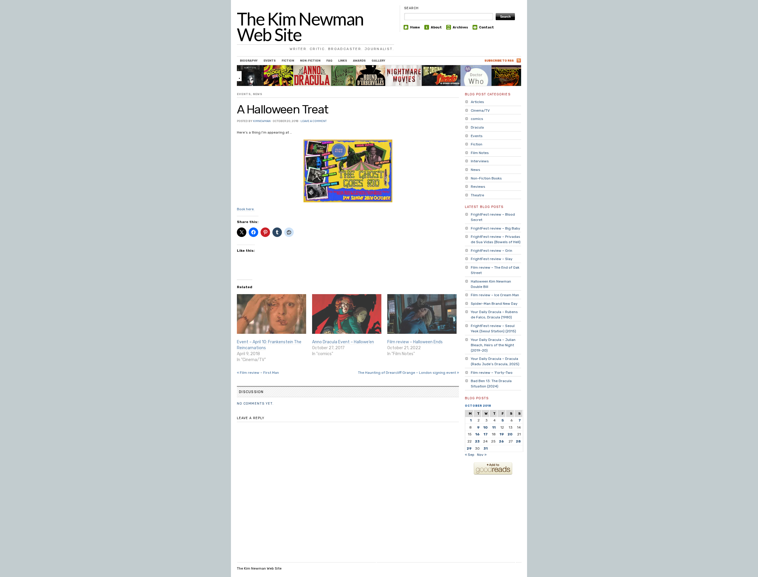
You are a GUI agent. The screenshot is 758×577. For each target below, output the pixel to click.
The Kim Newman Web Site (300, 26)
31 (486, 448)
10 (485, 427)
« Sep (469, 455)
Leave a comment (314, 121)
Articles (477, 102)
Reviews (478, 187)
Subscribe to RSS (499, 60)
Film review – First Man (258, 373)
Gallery (378, 60)
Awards (359, 60)
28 (518, 441)
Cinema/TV (480, 110)
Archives (460, 27)
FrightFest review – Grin (491, 251)
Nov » (481, 455)
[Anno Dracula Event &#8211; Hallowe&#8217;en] (346, 314)
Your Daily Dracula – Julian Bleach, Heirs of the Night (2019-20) (493, 345)
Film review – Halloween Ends (415, 341)
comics (477, 119)
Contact (486, 27)
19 (502, 434)
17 (486, 434)
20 (510, 434)
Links (342, 60)
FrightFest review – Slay (492, 259)
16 (477, 434)
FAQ (329, 60)
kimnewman (262, 121)
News (257, 94)
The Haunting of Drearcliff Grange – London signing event (408, 373)
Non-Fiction (310, 60)
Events (270, 60)
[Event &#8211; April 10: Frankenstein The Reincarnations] (271, 314)
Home (415, 27)
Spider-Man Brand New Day (494, 304)
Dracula (477, 127)
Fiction (288, 60)
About (436, 27)
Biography (249, 60)
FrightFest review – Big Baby (495, 228)
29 (469, 448)
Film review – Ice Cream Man (495, 295)
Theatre (477, 195)
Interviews (480, 161)
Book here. (246, 209)
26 (501, 441)
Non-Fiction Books (486, 178)
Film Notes (480, 153)
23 (477, 441)
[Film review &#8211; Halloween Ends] (422, 314)
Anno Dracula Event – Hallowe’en (343, 341)
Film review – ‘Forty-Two (492, 373)
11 (494, 427)
